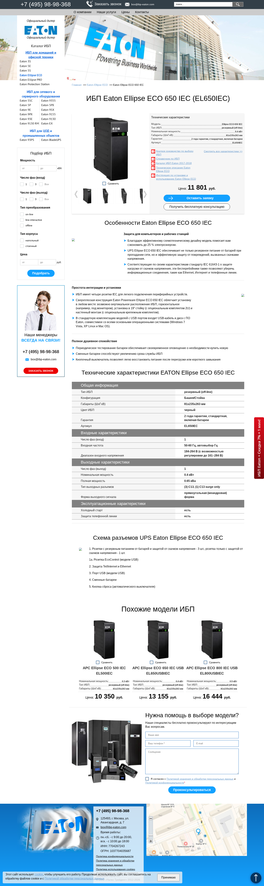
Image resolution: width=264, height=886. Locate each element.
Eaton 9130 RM (29, 123)
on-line (29, 214)
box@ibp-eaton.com (142, 4)
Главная (77, 84)
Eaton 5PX (47, 105)
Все (47, 184)
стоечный (31, 246)
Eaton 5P (25, 105)
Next (145, 194)
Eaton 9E (25, 109)
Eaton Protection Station (35, 84)
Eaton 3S (25, 61)
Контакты (142, 12)
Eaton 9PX (26, 114)
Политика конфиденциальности (114, 856)
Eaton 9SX (47, 109)
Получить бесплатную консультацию (196, 207)
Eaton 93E (26, 119)
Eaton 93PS (27, 140)
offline (29, 225)
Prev (76, 194)
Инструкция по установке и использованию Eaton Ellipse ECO (176, 177)
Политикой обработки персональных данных (74, 878)
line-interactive (34, 219)
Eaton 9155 (48, 114)
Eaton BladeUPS (51, 140)
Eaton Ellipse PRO (31, 79)
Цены (125, 12)
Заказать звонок (107, 4)
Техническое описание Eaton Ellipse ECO (173, 169)
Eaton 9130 (48, 119)
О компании (82, 12)
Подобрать (41, 273)
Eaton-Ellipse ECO (97, 84)
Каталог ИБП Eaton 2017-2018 (174, 163)
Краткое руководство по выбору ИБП (174, 153)
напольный (32, 240)
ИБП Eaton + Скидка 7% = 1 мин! (259, 448)
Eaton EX (47, 123)
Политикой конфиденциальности (164, 782)
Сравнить (113, 183)
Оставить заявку (200, 198)
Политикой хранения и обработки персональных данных (199, 778)
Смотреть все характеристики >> (223, 151)
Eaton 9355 (48, 100)
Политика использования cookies (115, 869)
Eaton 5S (25, 70)
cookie (38, 874)
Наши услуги (106, 12)
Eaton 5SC (26, 100)
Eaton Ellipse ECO (31, 75)
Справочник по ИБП (168, 158)
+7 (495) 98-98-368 (46, 4)
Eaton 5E (25, 66)
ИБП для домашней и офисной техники (41, 54)
